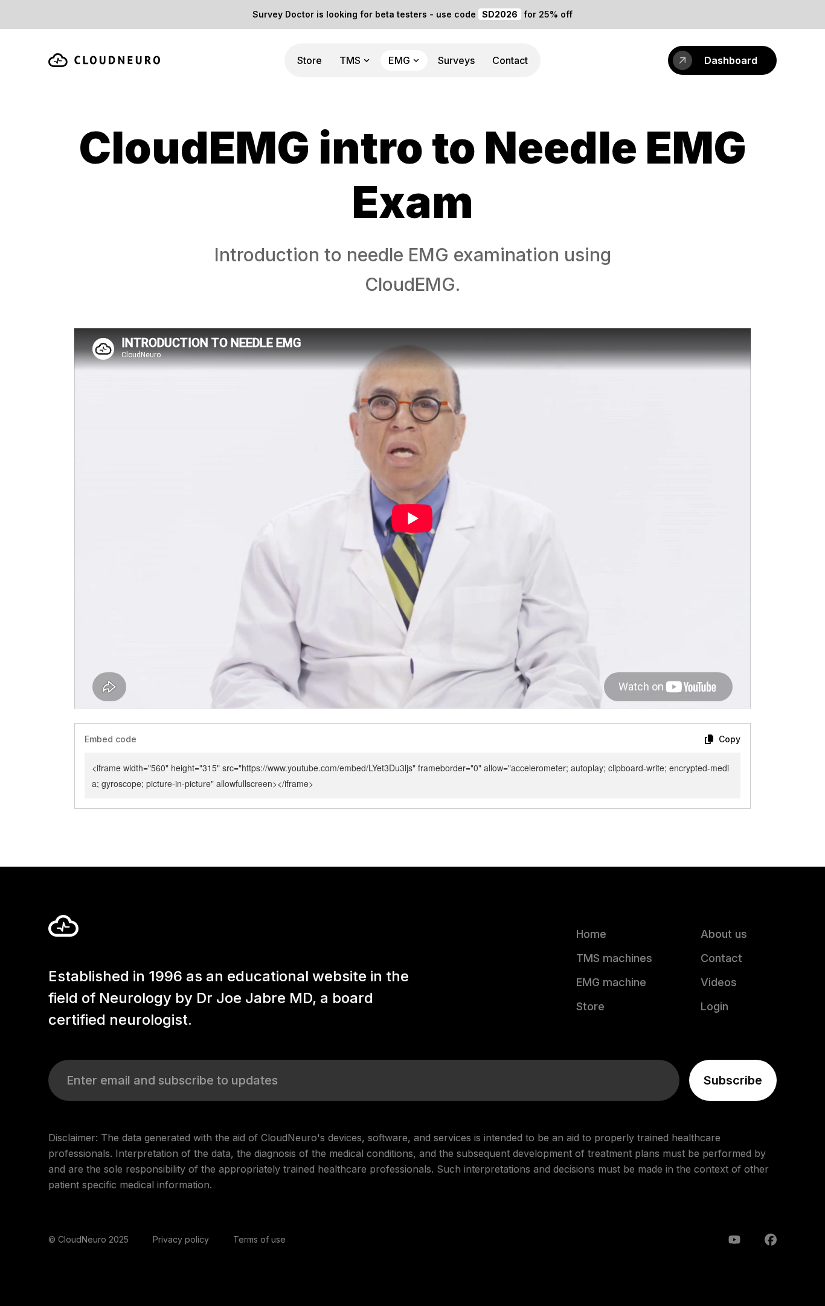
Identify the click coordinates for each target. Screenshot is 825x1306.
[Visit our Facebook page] (771, 1240)
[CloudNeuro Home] (104, 60)
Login (714, 1006)
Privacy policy (181, 1239)
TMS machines (614, 958)
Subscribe (733, 1080)
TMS (350, 60)
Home (591, 934)
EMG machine (611, 982)
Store (309, 60)
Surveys (456, 60)
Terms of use (259, 1239)
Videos (719, 982)
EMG (399, 60)
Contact (510, 60)
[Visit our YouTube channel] (734, 1240)
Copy (729, 739)
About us (724, 934)
